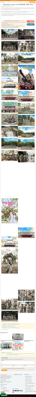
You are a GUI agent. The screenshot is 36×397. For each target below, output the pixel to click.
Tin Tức (31, 3)
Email (13, 365)
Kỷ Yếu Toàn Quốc (21, 3)
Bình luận (2, 360)
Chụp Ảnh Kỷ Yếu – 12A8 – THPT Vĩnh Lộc (7, 325)
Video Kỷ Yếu (27, 3)
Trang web (25, 365)
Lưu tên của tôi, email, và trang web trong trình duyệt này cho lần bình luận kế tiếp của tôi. (13, 368)
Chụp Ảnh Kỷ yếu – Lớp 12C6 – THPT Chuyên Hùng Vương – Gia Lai (11, 323)
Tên (2, 365)
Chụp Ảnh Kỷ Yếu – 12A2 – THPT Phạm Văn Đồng (8, 326)
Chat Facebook (3, 393)
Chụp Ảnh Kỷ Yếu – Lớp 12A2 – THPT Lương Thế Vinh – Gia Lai (10, 324)
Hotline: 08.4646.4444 (4, 395)
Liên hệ (34, 3)
